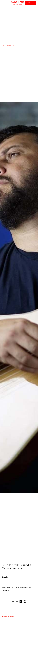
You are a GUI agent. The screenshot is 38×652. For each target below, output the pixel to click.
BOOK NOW (31, 2)
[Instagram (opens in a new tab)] (25, 601)
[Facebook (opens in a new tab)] (21, 601)
